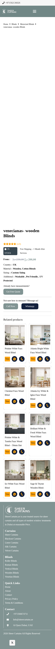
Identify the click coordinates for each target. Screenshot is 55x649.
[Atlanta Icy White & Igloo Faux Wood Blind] (40, 377)
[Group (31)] (14, 359)
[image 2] (9, 11)
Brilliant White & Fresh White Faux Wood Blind (38, 432)
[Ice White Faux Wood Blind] (15, 470)
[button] (34, 11)
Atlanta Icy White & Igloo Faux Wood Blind (39, 395)
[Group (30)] (22, 359)
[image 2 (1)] (28, 510)
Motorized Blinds (27, 24)
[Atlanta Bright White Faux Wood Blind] (40, 335)
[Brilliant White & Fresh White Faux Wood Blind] (40, 419)
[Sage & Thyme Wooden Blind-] (40, 470)
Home (5, 24)
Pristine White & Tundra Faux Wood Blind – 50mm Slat (13, 441)
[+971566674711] (9, 614)
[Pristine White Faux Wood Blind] (15, 335)
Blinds (14, 24)
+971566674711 (20, 614)
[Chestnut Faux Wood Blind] (15, 377)
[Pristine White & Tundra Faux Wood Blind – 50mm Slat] (15, 424)
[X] (12, 643)
